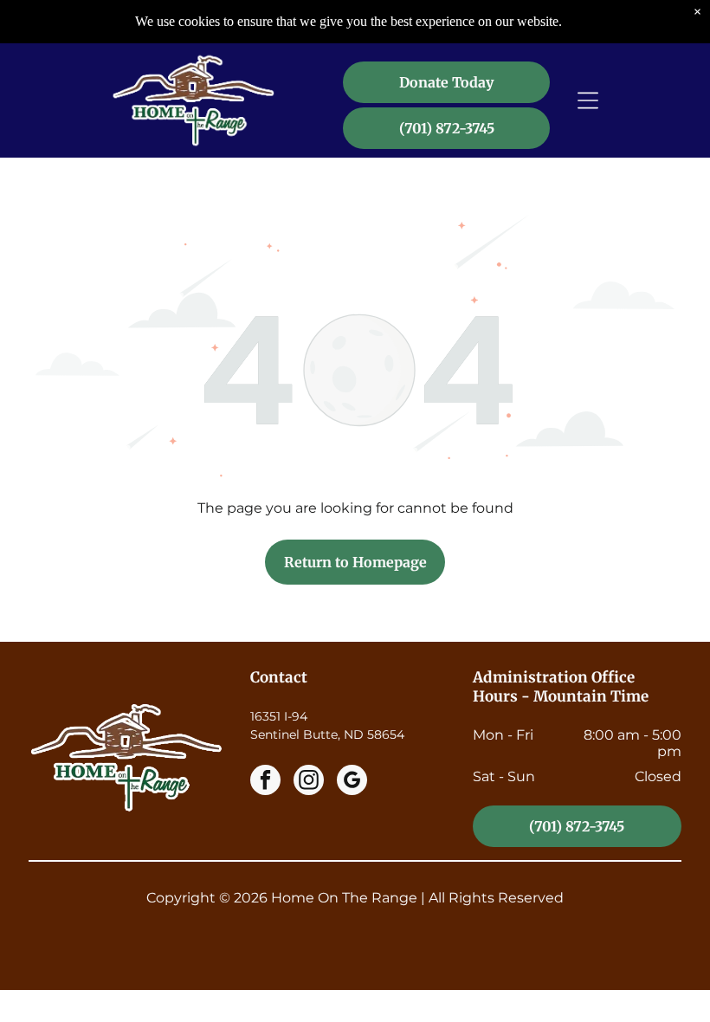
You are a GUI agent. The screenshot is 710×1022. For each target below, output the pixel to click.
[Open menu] (588, 100)
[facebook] (265, 782)
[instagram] (309, 782)
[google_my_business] (352, 782)
